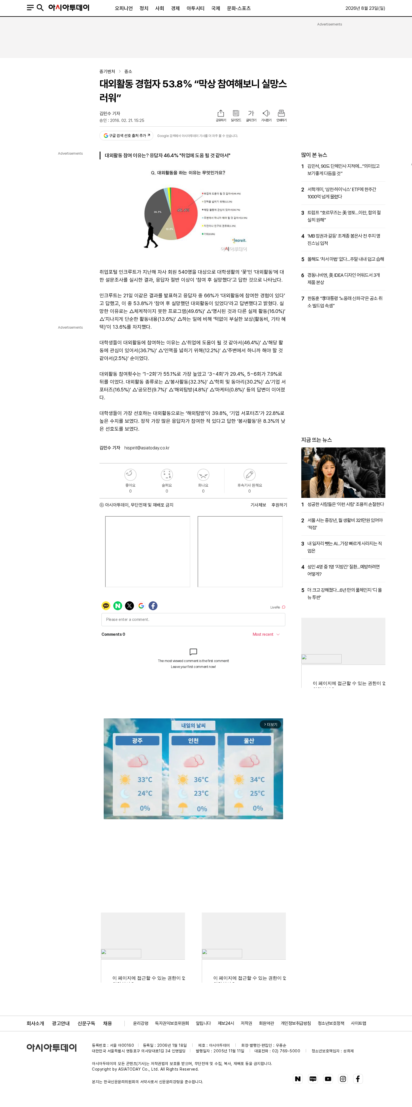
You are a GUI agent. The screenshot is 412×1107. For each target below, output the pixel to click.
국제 (215, 8)
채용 (107, 1023)
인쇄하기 (281, 120)
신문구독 (86, 1023)
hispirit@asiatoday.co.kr (147, 448)
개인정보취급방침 (296, 1023)
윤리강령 (140, 1023)
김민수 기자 (109, 113)
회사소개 (35, 1023)
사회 (159, 8)
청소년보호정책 (331, 1023)
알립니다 (203, 1023)
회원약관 (266, 1023)
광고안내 (61, 1023)
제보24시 (226, 1023)
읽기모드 (236, 120)
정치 (144, 8)
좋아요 (130, 474)
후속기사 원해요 (249, 474)
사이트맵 (358, 1023)
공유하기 (221, 120)
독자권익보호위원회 (172, 1023)
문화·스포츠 (239, 8)
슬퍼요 (167, 474)
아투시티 (196, 8)
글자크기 (251, 120)
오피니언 (124, 8)
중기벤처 (107, 71)
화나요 (203, 474)
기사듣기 (266, 120)
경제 (175, 8)
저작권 (246, 1023)
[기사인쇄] (281, 114)
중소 (128, 71)
